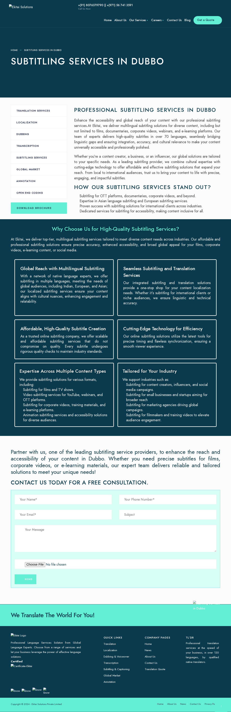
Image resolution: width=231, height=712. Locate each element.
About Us (120, 20)
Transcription (27, 146)
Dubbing (22, 134)
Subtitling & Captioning (117, 669)
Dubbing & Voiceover (116, 657)
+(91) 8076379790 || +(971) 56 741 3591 (105, 6)
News (148, 650)
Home (108, 20)
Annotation (25, 181)
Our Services (137, 20)
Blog (187, 20)
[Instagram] (56, 7)
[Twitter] (50, 7)
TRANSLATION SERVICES (33, 110)
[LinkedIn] (61, 7)
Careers (156, 20)
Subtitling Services (31, 157)
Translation (110, 644)
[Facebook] (45, 7)
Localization (26, 122)
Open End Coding (29, 193)
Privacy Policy (211, 704)
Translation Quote (155, 669)
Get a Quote (206, 20)
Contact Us (174, 20)
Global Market (28, 169)
